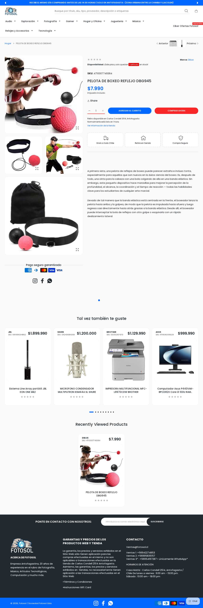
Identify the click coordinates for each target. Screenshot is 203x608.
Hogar (8, 43)
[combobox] (122, 11)
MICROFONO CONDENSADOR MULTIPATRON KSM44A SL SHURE (77, 390)
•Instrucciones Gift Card (77, 587)
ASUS (165, 333)
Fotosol (23, 603)
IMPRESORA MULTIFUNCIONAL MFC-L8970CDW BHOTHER (126, 390)
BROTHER (115, 333)
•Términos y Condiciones (77, 581)
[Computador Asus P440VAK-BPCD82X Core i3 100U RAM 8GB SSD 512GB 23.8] (175, 359)
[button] (5, 3)
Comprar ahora (176, 110)
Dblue (190, 59)
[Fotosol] (11, 11)
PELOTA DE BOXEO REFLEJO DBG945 (101, 494)
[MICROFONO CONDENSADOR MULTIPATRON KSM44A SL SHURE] (77, 359)
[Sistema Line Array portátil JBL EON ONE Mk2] (27, 359)
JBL (17, 333)
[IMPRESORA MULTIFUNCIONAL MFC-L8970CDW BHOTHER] (126, 359)
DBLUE (91, 439)
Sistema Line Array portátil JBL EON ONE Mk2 (28, 390)
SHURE (66, 333)
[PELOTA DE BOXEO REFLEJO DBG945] (101, 465)
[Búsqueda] (186, 11)
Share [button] (93, 100)
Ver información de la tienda (101, 125)
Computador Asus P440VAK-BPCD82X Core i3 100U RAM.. (175, 390)
